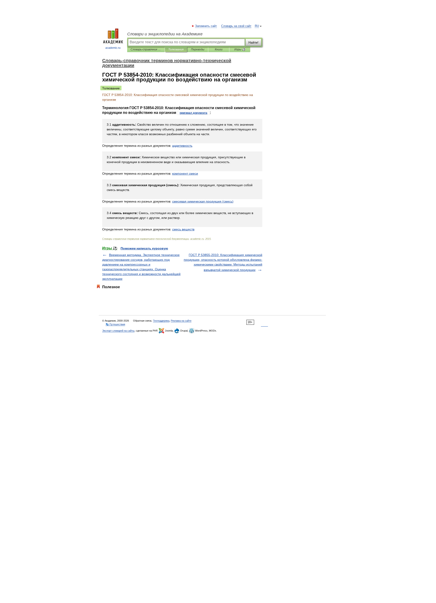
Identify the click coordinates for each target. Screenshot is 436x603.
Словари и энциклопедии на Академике (165, 34)
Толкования (175, 49)
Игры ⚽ (239, 49)
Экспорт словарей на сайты (118, 330)
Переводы (197, 49)
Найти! (253, 42)
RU (257, 26)
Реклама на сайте (181, 320)
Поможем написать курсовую (144, 248)
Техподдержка (161, 320)
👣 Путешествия (115, 324)
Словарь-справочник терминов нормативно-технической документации (146, 49)
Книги (219, 49)
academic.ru (113, 47)
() (202, 201)
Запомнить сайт (206, 26)
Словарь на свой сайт (236, 26)
